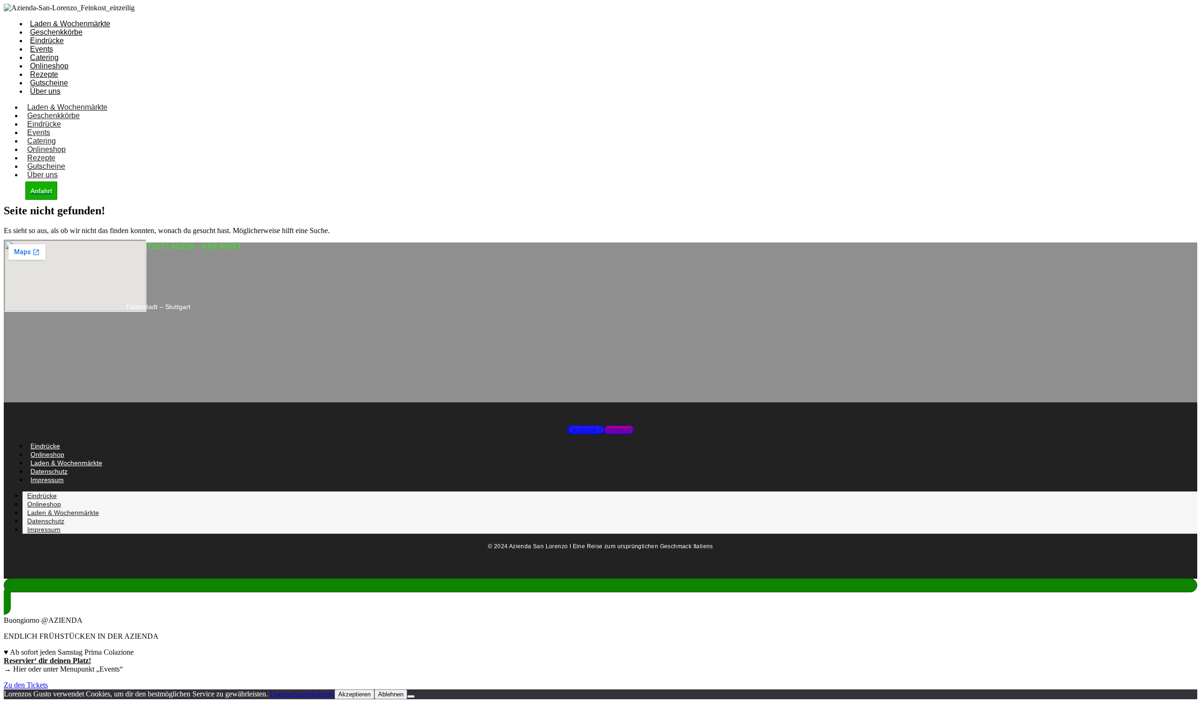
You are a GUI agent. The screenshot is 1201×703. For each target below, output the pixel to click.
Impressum (47, 480)
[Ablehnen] (411, 696)
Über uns (45, 91)
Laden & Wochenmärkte (70, 24)
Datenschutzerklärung (302, 694)
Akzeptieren (354, 694)
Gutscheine (49, 83)
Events (41, 49)
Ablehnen (390, 694)
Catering (44, 57)
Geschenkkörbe (56, 32)
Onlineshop (49, 66)
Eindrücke (47, 41)
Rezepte (44, 74)
